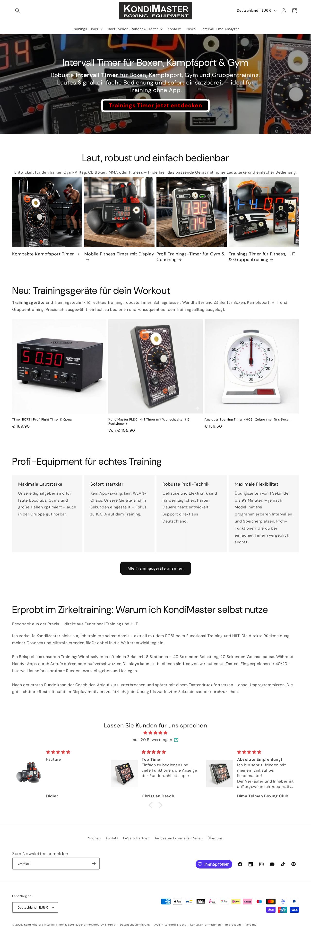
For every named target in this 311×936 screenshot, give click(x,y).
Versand (251, 924)
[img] (155, 732)
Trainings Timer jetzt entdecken (155, 105)
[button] (17, 10)
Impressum (233, 924)
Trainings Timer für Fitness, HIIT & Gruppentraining (262, 256)
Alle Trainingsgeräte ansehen (156, 568)
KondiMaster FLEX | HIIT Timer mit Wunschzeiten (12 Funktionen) (149, 422)
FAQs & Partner (136, 838)
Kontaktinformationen (205, 924)
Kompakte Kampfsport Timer (43, 254)
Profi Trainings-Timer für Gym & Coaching (190, 256)
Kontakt (111, 838)
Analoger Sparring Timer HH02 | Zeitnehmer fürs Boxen (247, 420)
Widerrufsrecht (175, 924)
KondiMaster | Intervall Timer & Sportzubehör (55, 924)
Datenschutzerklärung (135, 924)
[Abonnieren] (93, 863)
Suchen (94, 838)
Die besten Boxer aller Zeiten (178, 838)
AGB (157, 924)
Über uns (215, 838)
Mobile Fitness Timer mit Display (119, 254)
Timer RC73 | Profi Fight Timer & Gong (42, 420)
